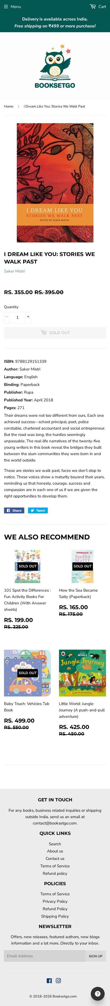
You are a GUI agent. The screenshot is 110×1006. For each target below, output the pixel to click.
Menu (16, 6)
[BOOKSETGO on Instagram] (58, 981)
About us (55, 851)
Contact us (55, 858)
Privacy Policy (55, 901)
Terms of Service (55, 866)
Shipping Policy (55, 916)
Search (55, 844)
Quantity (11, 307)
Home (8, 106)
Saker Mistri (14, 271)
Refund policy (55, 873)
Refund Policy (55, 909)
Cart (101, 6)
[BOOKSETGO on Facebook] (49, 981)
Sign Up (96, 956)
